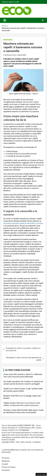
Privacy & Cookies (9, 467)
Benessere (7, 40)
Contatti (5, 464)
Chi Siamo (6, 458)
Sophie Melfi (21, 55)
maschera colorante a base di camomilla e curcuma (23, 223)
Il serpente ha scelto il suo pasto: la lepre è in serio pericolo (23, 349)
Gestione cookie (41, 474)
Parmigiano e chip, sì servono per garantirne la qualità (23, 359)
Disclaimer (6, 470)
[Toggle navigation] (5, 20)
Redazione (6, 461)
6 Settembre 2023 (9, 55)
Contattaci (37, 442)
